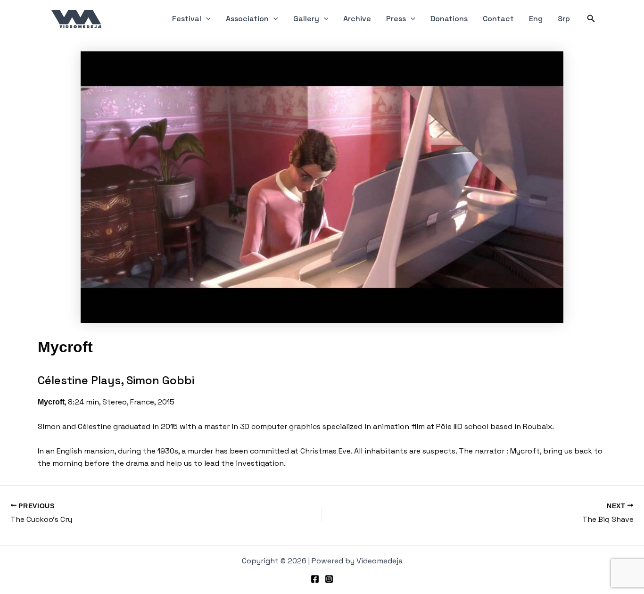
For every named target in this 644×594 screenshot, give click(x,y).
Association (247, 19)
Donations (449, 19)
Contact (498, 19)
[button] (206, 19)
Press (396, 19)
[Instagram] (329, 579)
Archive (357, 19)
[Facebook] (315, 579)
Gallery (306, 19)
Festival (186, 19)
